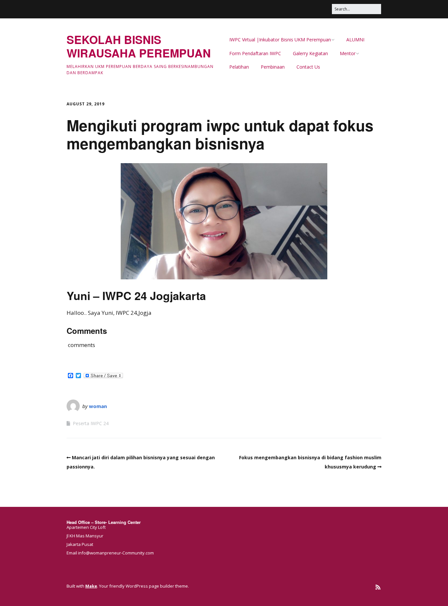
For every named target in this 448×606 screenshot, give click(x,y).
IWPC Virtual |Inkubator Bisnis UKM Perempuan (280, 39)
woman (98, 406)
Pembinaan (273, 67)
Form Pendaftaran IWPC (255, 53)
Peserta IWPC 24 (91, 423)
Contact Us (308, 67)
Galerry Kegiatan (310, 53)
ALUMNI (355, 39)
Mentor (348, 53)
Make (91, 586)
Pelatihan (239, 67)
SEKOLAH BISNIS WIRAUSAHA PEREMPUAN (139, 46)
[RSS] (378, 587)
